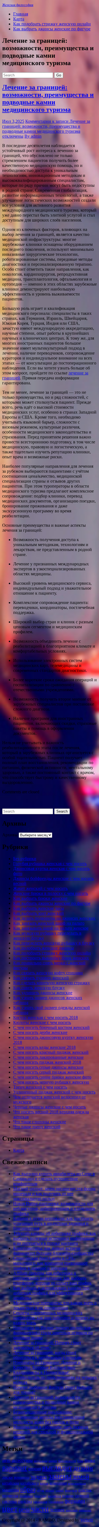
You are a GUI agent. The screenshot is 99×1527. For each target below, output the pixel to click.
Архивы (10, 834)
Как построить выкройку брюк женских (51, 958)
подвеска (10, 1495)
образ (27, 1489)
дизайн (83, 1468)
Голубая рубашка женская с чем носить (50, 863)
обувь (40, 1490)
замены (60, 1476)
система (9, 1501)
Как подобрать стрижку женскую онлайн (52, 24)
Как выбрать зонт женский (38, 913)
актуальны (40, 1460)
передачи (71, 1490)
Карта (18, 19)
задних (39, 1477)
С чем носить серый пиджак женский (48, 1072)
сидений (82, 1495)
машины (10, 1490)
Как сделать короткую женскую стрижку (51, 982)
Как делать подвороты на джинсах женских (54, 918)
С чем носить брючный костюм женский (51, 1027)
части (40, 1508)
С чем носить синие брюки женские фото (52, 1077)
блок (80, 1460)
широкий (72, 1510)
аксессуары (22, 1460)
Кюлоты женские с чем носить (42, 1022)
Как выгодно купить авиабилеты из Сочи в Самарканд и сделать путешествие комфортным (54, 1178)
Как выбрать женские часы (38, 908)
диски (7, 1477)
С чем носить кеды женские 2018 (44, 1047)
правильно (26, 1495)
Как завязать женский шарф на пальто (48, 923)
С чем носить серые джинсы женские (48, 1067)
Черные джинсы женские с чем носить (49, 1107)
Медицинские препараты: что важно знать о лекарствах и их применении (55, 1305)
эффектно (85, 1510)
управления (56, 1501)
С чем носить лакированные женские (48, 1057)
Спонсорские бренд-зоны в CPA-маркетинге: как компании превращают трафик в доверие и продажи (50, 1263)
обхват (49, 1490)
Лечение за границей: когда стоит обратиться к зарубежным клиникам (47, 1355)
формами (75, 1501)
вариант (14, 1468)
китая (44, 1483)
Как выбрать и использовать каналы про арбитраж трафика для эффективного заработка (51, 1293)
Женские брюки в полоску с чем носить (50, 893)
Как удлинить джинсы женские (42, 992)
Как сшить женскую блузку (39, 987)
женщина (21, 1477)
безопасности (67, 1460)
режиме (68, 1496)
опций (60, 1490)
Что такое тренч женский (37, 1126)
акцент (52, 1460)
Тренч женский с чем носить (40, 1087)
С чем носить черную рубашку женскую (51, 1082)
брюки (89, 1460)
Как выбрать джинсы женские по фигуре (51, 28)
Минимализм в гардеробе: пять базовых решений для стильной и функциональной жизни (53, 1432)
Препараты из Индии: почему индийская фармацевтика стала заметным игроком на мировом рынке (53, 1332)
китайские (10, 1483)
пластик (85, 1490)
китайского (29, 1483)
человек (57, 1509)
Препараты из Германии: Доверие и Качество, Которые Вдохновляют (47, 1365)
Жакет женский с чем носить (40, 888)
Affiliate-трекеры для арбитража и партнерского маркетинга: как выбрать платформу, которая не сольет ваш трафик (52, 1278)
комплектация (77, 1483)
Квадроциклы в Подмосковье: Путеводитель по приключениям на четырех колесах (55, 1377)
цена (24, 1509)
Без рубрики (24, 858)
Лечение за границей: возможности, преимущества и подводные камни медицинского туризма (48, 98)
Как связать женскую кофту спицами (48, 972)
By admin (33, 136)
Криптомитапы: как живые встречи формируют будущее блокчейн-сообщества (53, 1250)
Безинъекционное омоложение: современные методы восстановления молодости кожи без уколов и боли (48, 1417)
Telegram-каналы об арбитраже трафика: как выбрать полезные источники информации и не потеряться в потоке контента (54, 1238)
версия (34, 1468)
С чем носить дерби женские (40, 1032)
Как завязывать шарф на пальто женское (51, 928)
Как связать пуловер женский (41, 977)
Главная (20, 14)
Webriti (86, 1520)
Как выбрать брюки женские (40, 898)
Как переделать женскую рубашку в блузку (54, 943)
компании (58, 1483)
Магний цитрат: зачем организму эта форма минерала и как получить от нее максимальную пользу (54, 1193)
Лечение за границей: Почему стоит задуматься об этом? (47, 1345)
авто (6, 1460)
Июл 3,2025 (13, 121)
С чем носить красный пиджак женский (51, 1052)
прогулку (40, 1495)
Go (58, 75)
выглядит (57, 1467)
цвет (10, 1508)
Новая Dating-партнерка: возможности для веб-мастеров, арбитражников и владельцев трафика (54, 1208)
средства (25, 1501)
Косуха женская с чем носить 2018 (45, 1017)
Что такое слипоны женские (39, 1121)
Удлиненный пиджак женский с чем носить (54, 1092)
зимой (81, 1476)
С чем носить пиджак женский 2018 (47, 1062)
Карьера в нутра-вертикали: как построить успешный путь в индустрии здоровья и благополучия (53, 1223)
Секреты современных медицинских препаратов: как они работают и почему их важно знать (53, 1317)
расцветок (54, 1495)
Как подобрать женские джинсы (43, 948)
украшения (40, 1501)
